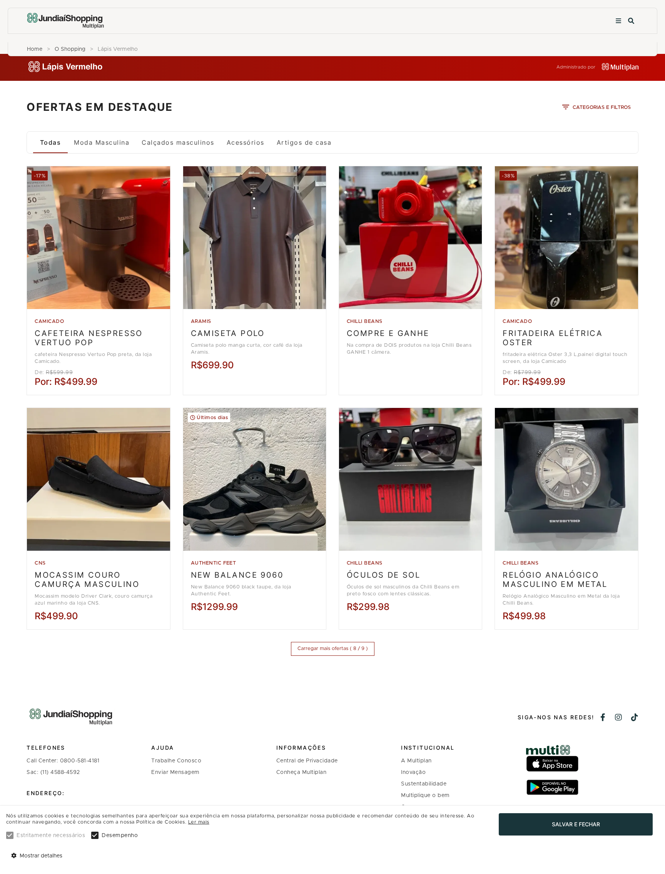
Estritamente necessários (51, 835)
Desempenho (120, 835)
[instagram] (618, 718)
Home (34, 49)
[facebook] (603, 718)
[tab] (50, 142)
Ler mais (198, 822)
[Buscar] (631, 21)
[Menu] (618, 21)
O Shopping (70, 49)
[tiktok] (634, 718)
